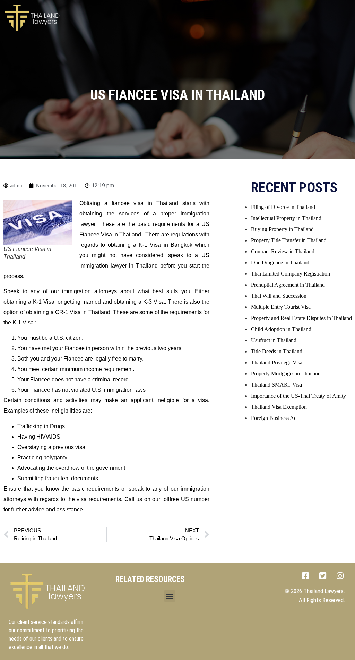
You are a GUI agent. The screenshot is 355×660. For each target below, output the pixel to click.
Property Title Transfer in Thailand (289, 240)
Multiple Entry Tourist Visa (281, 307)
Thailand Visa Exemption (279, 407)
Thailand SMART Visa (276, 385)
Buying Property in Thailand (282, 229)
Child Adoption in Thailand (281, 329)
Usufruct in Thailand (273, 340)
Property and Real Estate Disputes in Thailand (301, 318)
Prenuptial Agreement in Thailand (288, 285)
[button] (209, 16)
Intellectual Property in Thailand (286, 218)
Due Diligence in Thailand (280, 262)
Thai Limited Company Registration (290, 274)
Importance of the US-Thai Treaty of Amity (298, 396)
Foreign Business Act (274, 418)
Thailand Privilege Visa (276, 362)
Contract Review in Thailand (282, 251)
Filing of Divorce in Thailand (283, 207)
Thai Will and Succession (278, 296)
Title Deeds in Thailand (276, 351)
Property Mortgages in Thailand (286, 373)
